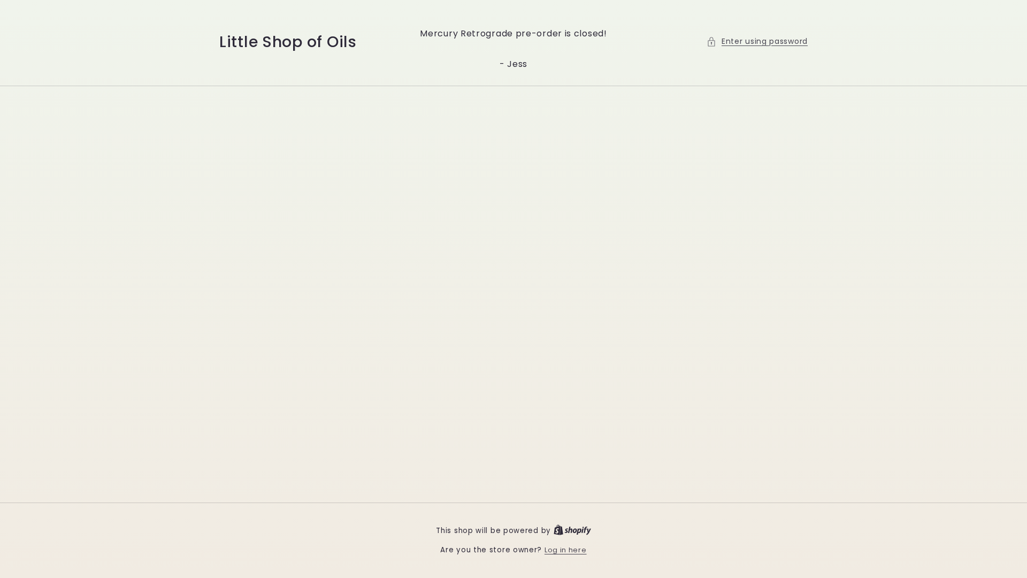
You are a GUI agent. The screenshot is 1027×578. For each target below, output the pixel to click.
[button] (757, 41)
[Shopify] (572, 531)
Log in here (566, 550)
